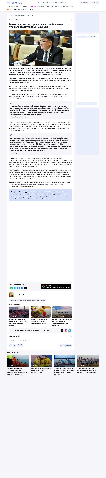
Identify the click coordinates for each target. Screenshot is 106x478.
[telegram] (15, 288)
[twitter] (25, 288)
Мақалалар (63, 2)
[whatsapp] (11, 288)
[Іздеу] (97, 2)
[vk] (22, 288)
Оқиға (52, 2)
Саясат (38, 2)
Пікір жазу (68, 345)
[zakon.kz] (17, 3)
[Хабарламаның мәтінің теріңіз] (40, 340)
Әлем (43, 2)
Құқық (57, 2)
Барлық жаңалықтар (19, 15)
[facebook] (18, 288)
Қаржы (47, 2)
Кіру (71, 336)
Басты (10, 15)
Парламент (30, 15)
